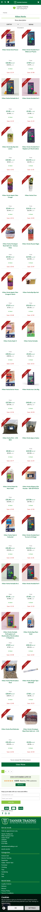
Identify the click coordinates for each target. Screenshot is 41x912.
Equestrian (4, 860)
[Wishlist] (9, 2)
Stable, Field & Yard (7, 862)
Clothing (4, 867)
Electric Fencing (6, 858)
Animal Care (5, 856)
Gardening (4, 872)
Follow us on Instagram (9, 813)
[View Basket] (38, 2)
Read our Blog (6, 813)
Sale (2, 876)
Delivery (3, 886)
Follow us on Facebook (2, 813)
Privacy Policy (5, 891)
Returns (3, 888)
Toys (2, 869)
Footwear (4, 865)
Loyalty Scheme (6, 884)
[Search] (5, 2)
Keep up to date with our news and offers (14, 791)
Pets (2, 874)
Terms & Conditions (7, 893)
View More (20, 764)
